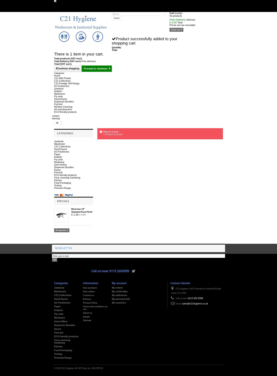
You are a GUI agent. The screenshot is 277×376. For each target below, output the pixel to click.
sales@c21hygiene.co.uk (195, 303)
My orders (117, 288)
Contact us (88, 295)
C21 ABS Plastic (62, 78)
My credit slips (120, 291)
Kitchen (58, 180)
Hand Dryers (60, 99)
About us (87, 313)
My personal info (121, 299)
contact (55, 116)
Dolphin (58, 91)
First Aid (58, 104)
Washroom (59, 94)
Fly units (58, 96)
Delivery (87, 299)
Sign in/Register (62, 10)
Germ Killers (60, 165)
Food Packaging (62, 183)
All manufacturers (63, 109)
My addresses (119, 295)
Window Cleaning (63, 107)
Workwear (59, 162)
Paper (57, 154)
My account (119, 283)
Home (57, 75)
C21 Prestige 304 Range (66, 83)
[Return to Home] (57, 123)
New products (90, 288)
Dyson (57, 170)
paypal (86, 316)
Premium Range (62, 188)
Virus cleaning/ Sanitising (67, 177)
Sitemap (87, 320)
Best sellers (89, 291)
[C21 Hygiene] (80, 28)
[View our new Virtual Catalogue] (138, 4)
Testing (57, 185)
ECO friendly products (65, 112)
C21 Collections (62, 81)
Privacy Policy (90, 303)
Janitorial (58, 88)
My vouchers (119, 303)
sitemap (56, 118)
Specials (63, 201)
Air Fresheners (61, 86)
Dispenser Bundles (64, 101)
